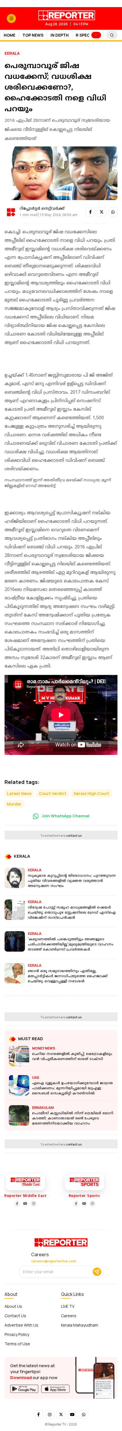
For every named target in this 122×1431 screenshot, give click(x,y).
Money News (43, 1048)
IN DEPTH (60, 35)
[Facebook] (8, 1203)
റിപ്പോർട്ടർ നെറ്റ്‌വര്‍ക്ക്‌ (42, 208)
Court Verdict (52, 793)
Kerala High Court (91, 793)
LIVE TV (67, 1306)
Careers (68, 1315)
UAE (35, 1077)
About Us (13, 1306)
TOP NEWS (32, 35)
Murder (14, 804)
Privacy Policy (17, 1334)
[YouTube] (17, 1203)
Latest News (19, 793)
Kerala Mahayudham (79, 1325)
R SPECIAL (86, 35)
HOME (9, 35)
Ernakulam (43, 1107)
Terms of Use (17, 1343)
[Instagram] (25, 1203)
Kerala (12, 53)
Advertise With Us (21, 1325)
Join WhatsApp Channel (65, 816)
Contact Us (15, 1315)
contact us (74, 836)
